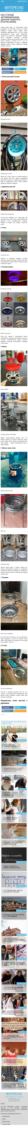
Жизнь (4, 1119)
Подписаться (22, 1)
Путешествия (6, 1124)
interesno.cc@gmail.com (14, 1101)
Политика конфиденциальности (11, 1113)
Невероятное (6, 1121)
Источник (3, 714)
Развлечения (6, 1116)
